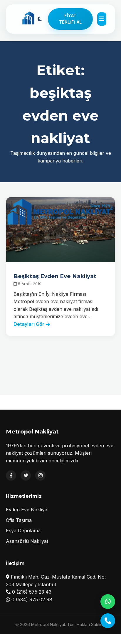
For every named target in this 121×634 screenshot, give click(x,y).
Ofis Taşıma (19, 520)
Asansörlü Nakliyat (27, 541)
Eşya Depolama (23, 530)
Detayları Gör (29, 324)
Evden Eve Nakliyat (27, 510)
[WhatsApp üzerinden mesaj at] (107, 601)
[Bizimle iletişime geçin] (107, 620)
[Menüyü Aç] (101, 19)
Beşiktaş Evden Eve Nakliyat (55, 276)
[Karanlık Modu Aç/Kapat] (39, 19)
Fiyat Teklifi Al (70, 18)
